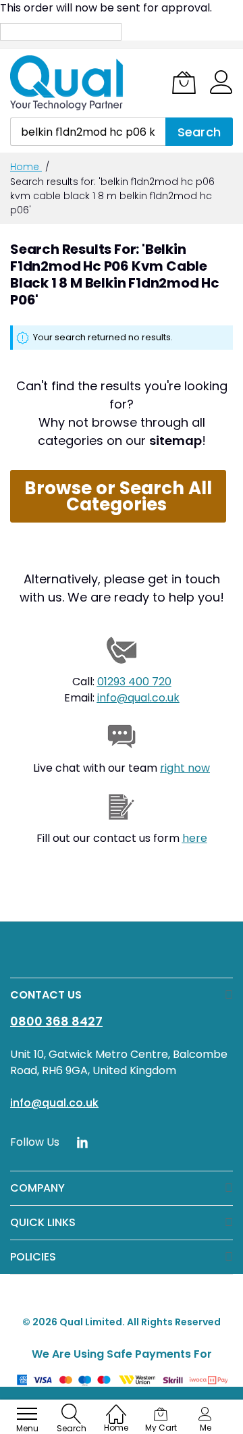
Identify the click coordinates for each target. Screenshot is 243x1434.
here (194, 838)
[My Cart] (184, 82)
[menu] (27, 1414)
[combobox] (87, 131)
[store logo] (67, 83)
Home (26, 167)
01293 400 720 (134, 681)
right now (185, 768)
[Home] (116, 1407)
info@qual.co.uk (138, 698)
